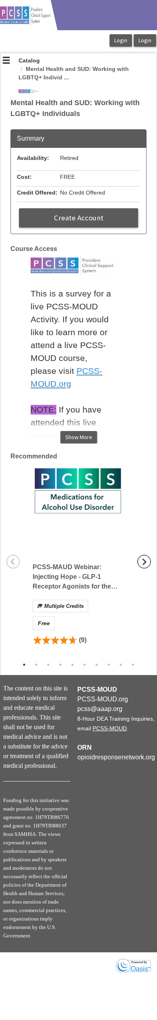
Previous (13, 561)
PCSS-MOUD (110, 728)
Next (144, 561)
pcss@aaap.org (99, 708)
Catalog (29, 60)
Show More (78, 437)
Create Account (78, 217)
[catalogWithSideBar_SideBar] (6, 61)
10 (133, 665)
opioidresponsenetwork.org (116, 757)
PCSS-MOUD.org (102, 699)
